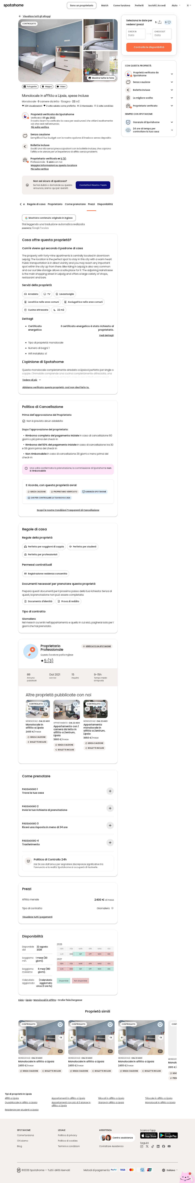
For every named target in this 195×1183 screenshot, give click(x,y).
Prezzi (91, 204)
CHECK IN (132, 31)
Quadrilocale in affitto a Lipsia (21, 1102)
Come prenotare (75, 204)
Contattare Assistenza (111, 1146)
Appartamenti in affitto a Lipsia (68, 1098)
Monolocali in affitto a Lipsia (160, 1102)
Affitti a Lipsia (12, 1098)
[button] (176, 5)
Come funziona (121, 5)
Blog (19, 1146)
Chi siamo (22, 1140)
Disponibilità (105, 204)
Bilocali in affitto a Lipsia (111, 1098)
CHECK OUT (159, 31)
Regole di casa (36, 204)
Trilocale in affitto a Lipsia (158, 1098)
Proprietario (55, 204)
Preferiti (139, 5)
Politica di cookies (68, 1140)
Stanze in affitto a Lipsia (111, 1102)
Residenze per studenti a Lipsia (21, 1109)
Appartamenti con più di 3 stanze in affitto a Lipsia (71, 1104)
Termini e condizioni (69, 1146)
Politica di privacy (67, 1135)
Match (104, 5)
